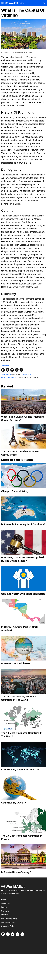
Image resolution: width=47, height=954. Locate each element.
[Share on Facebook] (7, 370)
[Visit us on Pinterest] (17, 934)
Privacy (4, 907)
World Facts (27, 374)
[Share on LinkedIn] (21, 370)
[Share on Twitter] (12, 370)
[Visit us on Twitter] (12, 934)
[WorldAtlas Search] (44, 3)
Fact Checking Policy (9, 918)
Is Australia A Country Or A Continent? (23, 524)
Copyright (5, 911)
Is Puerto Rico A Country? (16, 872)
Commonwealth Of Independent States (23, 594)
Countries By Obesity (13, 802)
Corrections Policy (8, 922)
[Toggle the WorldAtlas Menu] (2, 3)
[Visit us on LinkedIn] (22, 934)
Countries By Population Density (20, 769)
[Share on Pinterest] (17, 370)
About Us (4, 915)
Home (3, 900)
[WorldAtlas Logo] (15, 3)
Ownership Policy (7, 926)
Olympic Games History (15, 491)
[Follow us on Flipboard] (3, 934)
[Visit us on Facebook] (8, 934)
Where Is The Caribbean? (15, 663)
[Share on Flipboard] (3, 370)
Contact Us (5, 903)
